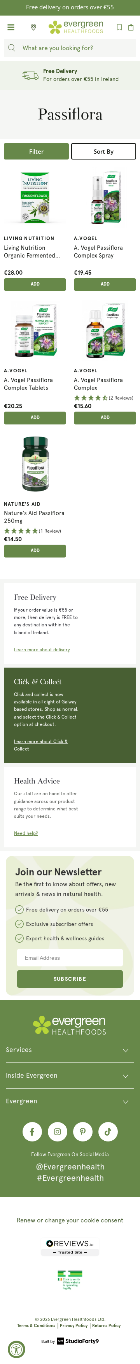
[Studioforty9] (70, 1341)
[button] (105, 398)
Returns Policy (106, 1326)
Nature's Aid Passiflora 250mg (34, 517)
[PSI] (70, 1288)
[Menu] (11, 27)
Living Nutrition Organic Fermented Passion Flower (29, 252)
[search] (11, 48)
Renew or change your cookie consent (70, 1220)
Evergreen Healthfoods (73, 1319)
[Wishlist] (119, 27)
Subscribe (70, 979)
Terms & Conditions (36, 1326)
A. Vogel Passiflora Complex (98, 384)
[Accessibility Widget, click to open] (16, 1349)
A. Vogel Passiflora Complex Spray (98, 251)
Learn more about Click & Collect (41, 745)
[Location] (31, 27)
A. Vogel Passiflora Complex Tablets (28, 384)
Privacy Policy (74, 1326)
